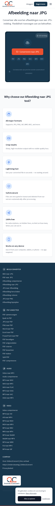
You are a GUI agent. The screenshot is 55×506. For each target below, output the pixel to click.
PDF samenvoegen (10, 314)
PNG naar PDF (8, 325)
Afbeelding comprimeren (12, 281)
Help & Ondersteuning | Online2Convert (17, 464)
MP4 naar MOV (8, 421)
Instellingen (46, 499)
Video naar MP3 (8, 373)
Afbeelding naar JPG (10, 284)
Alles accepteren (29, 499)
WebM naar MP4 (9, 438)
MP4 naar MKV (8, 428)
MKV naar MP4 (8, 431)
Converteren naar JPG (29, 51)
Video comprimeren (10, 410)
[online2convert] (9, 4)
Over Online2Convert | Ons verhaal (16, 461)
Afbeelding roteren (10, 295)
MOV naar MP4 (8, 424)
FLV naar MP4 (7, 446)
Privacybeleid (8, 468)
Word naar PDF (8, 329)
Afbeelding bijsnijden (11, 302)
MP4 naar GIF (7, 449)
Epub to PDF (7, 318)
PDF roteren (7, 346)
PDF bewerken (8, 350)
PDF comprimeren (9, 361)
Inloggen (29, 4)
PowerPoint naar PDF (11, 336)
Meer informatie (31, 493)
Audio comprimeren (10, 376)
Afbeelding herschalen (11, 291)
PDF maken (7, 353)
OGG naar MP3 (8, 398)
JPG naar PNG (8, 299)
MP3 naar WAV (8, 380)
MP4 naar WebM (9, 435)
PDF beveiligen (8, 339)
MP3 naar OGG (8, 391)
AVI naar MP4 (7, 417)
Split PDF (6, 357)
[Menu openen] (50, 4)
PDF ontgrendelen (9, 343)
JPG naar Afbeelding (10, 288)
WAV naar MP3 (8, 384)
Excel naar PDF (8, 332)
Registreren (40, 4)
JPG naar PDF (8, 322)
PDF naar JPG (8, 277)
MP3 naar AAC (8, 394)
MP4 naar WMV (8, 442)
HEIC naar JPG (8, 274)
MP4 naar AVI (7, 414)
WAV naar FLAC (8, 387)
